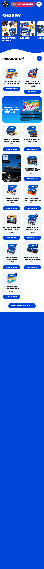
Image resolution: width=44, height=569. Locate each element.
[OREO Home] (5, 4)
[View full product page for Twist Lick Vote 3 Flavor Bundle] (11, 74)
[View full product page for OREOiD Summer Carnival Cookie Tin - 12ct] (11, 131)
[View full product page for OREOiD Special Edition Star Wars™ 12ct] (32, 161)
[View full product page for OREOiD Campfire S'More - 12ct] (32, 131)
